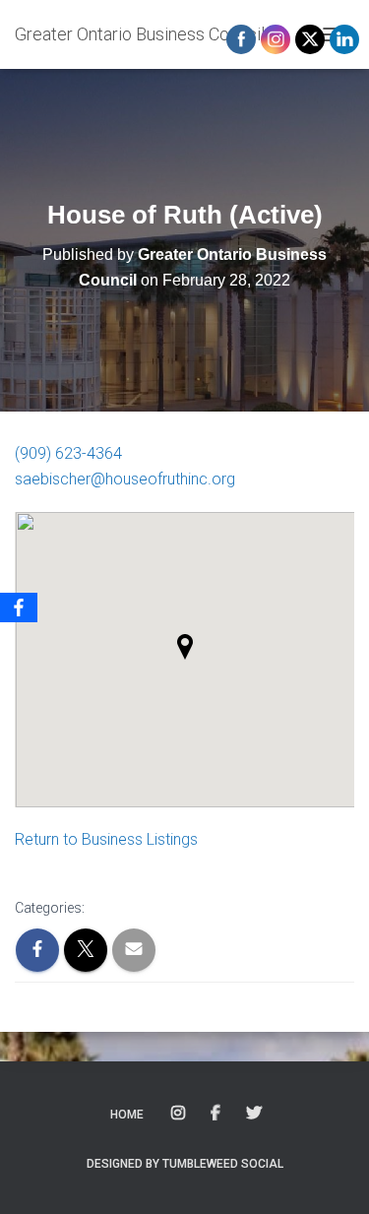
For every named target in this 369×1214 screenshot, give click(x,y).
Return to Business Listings (106, 839)
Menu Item (179, 1113)
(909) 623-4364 (68, 453)
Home (127, 1114)
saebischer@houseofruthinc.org (125, 479)
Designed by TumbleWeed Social (185, 1164)
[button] (185, 647)
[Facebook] (18, 607)
